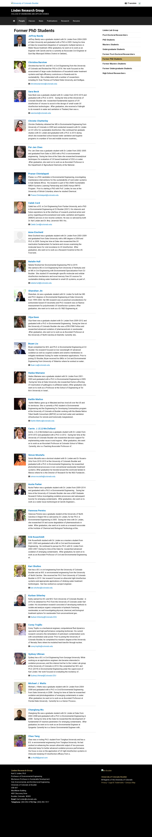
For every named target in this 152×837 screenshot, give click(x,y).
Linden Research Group (27, 10)
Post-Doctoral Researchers (115, 35)
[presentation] (20, 40)
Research (65, 21)
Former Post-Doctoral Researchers (119, 54)
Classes (31, 21)
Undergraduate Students (114, 49)
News (41, 21)
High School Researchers (114, 73)
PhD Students (109, 40)
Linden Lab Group (110, 30)
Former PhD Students (112, 59)
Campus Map (130, 783)
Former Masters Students (114, 64)
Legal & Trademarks (116, 783)
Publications (52, 21)
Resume (76, 21)
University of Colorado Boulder (114, 777)
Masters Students (111, 44)
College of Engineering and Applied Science (30, 14)
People (22, 21)
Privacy (104, 783)
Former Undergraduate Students (117, 68)
